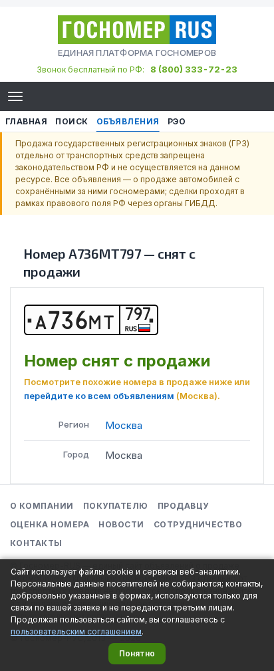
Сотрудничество (198, 524)
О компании (42, 506)
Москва (123, 425)
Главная (26, 121)
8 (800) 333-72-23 (193, 69)
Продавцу (183, 506)
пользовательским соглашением (76, 631)
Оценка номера (49, 524)
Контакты (36, 543)
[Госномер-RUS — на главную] (137, 29)
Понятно (137, 653)
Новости (121, 524)
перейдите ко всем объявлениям (99, 395)
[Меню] (15, 96)
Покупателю (115, 506)
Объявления (128, 121)
